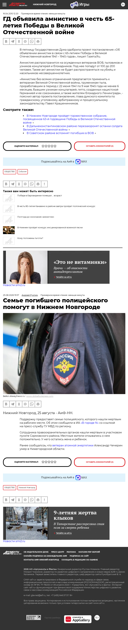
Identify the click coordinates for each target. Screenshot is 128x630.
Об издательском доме (36, 552)
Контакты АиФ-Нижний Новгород (41, 560)
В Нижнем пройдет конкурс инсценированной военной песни (50, 227)
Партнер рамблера (52, 618)
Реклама (71, 552)
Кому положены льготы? (30, 238)
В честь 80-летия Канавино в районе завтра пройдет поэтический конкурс (56, 206)
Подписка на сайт (79, 556)
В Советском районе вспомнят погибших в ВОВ (60, 133)
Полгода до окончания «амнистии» (35, 217)
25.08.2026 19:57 (11, 295)
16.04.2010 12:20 (10, 13)
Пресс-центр (57, 552)
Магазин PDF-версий (89, 552)
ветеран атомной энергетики (73, 445)
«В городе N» (90, 422)
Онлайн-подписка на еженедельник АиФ (45, 556)
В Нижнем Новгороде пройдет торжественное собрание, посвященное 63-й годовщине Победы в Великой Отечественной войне (69, 119)
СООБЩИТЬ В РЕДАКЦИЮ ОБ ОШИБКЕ (80, 560)
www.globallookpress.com (39, 396)
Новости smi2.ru (14, 285)
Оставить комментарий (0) (100, 146)
